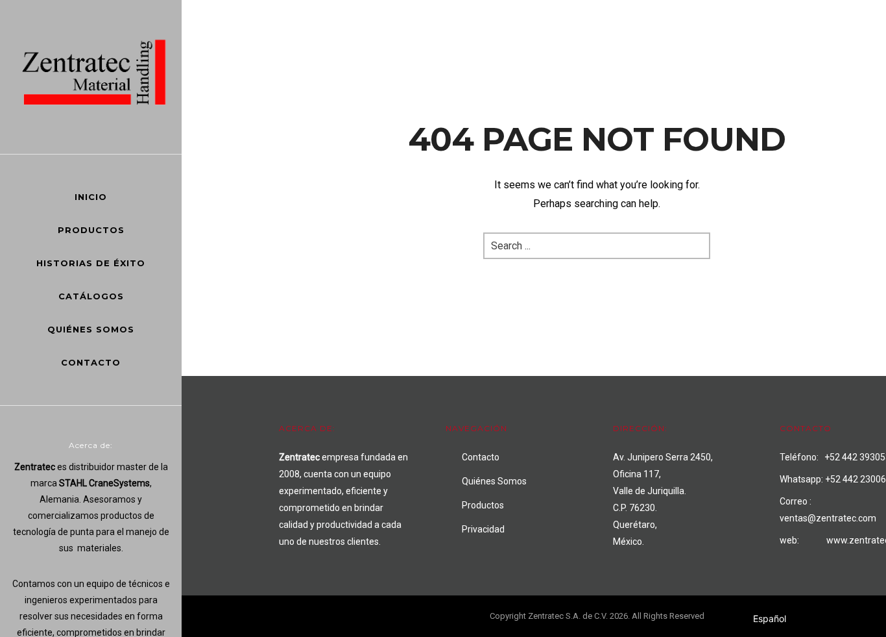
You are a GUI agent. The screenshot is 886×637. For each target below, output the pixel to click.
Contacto (91, 362)
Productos (91, 230)
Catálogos (91, 296)
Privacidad (483, 529)
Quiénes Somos (90, 329)
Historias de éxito (90, 263)
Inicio (91, 197)
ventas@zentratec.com (828, 518)
